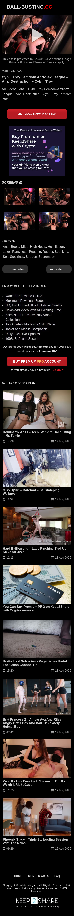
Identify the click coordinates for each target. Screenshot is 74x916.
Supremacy (46, 256)
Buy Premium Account (37, 361)
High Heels (38, 246)
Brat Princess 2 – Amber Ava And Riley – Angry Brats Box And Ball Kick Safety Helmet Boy (33, 723)
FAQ (57, 876)
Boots (15, 246)
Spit (5, 256)
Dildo (25, 246)
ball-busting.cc (28, 885)
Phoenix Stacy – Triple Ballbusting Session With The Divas (35, 841)
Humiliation (56, 246)
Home (18, 876)
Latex (7, 251)
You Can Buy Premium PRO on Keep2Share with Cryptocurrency (36, 608)
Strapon (31, 256)
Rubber (48, 251)
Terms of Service (45, 62)
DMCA (63, 888)
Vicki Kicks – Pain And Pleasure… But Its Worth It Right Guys (34, 783)
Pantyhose (19, 251)
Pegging (35, 251)
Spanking (61, 251)
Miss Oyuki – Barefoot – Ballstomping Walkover (31, 492)
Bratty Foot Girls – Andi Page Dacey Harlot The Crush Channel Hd (35, 663)
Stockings (17, 256)
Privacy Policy (18, 62)
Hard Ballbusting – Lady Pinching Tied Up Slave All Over (34, 550)
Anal (6, 246)
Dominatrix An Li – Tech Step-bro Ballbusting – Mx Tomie (37, 433)
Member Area (38, 876)
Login (57, 369)
